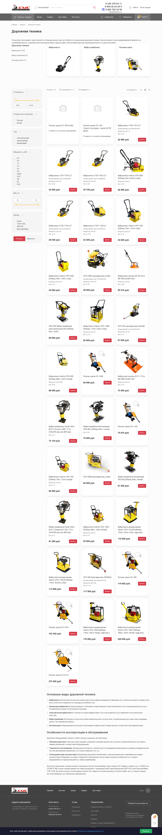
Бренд (16, 215)
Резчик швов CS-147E (128, 426)
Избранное (127, 17)
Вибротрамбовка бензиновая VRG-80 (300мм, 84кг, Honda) (131, 478)
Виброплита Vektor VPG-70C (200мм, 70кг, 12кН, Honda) (61, 478)
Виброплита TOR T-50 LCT (129, 125)
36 (145, 90)
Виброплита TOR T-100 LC (94, 226)
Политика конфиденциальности (91, 831)
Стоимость (19, 92)
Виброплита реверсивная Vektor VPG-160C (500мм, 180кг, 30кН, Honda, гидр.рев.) (131, 630)
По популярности (66, 90)
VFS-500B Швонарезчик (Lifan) (96, 477)
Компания (76, 807)
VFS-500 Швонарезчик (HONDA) (97, 577)
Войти (135, 7)
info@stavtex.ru (115, 12)
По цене (50, 90)
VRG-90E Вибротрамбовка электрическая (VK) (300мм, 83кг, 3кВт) (61, 329)
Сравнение (109, 17)
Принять (146, 831)
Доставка (62, 17)
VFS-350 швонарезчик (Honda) (131, 326)
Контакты (76, 17)
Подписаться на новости (138, 803)
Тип (15, 132)
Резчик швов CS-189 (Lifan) (61, 125)
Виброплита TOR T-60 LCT (60, 175)
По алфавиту (84, 90)
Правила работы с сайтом (101, 807)
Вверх (141, 790)
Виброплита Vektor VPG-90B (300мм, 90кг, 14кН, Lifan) (61, 277)
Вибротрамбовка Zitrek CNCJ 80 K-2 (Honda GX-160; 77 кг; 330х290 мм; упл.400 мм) (62, 530)
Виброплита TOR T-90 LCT (60, 226)
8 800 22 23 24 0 (113, 6)
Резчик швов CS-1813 (59, 627)
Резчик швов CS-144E (93, 376)
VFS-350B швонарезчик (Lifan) (96, 276)
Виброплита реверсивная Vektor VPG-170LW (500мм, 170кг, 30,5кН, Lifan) (61, 580)
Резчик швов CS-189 (127, 577)
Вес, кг (17, 193)
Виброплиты (54, 47)
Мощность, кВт (20, 152)
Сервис (50, 17)
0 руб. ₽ (143, 16)
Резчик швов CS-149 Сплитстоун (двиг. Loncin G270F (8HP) (97, 128)
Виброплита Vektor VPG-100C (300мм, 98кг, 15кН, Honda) (96, 528)
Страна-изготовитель (23, 114)
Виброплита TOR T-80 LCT (94, 175)
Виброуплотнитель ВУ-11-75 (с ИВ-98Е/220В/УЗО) (131, 377)
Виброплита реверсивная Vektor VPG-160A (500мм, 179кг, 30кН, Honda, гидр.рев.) (96, 630)
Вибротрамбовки (92, 47)
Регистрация (145, 7)
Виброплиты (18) (18, 50)
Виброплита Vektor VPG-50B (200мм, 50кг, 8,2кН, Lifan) (130, 176)
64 (149, 90)
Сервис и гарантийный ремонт (103, 823)
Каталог (62, 790)
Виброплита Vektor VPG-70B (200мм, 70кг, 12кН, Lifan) (130, 227)
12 (141, 90)
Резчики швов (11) (19, 60)
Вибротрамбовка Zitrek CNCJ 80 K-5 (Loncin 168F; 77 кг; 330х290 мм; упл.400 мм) (62, 429)
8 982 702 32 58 (114, 9)
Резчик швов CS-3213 (59, 675)
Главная (50, 790)
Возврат (94, 819)
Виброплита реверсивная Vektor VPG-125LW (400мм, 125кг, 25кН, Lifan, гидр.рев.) (130, 530)
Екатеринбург (43, 7)
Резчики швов (125, 47)
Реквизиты (76, 815)
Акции (39, 17)
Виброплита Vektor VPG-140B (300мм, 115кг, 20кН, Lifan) (96, 327)
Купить (142, 139)
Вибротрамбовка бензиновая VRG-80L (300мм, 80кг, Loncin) (96, 427)
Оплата (94, 815)
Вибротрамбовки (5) (20, 55)
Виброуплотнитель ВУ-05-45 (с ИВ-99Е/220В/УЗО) (131, 277)
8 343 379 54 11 (114, 3)
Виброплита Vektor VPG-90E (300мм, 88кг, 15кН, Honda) (61, 377)
